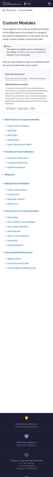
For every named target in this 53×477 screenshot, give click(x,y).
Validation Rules (14, 258)
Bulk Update (12, 217)
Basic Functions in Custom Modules (22, 119)
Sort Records (13, 194)
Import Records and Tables (19, 144)
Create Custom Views (17, 190)
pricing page (29, 52)
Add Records (13, 140)
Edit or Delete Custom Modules (21, 222)
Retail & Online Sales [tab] (37, 79)
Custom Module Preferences (19, 252)
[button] (26, 4)
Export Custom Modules (18, 236)
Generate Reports (15, 245)
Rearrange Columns (16, 199)
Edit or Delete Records (17, 226)
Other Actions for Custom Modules (22, 211)
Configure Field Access (17, 162)
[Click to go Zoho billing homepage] (8, 4)
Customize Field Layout (17, 158)
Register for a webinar (26, 445)
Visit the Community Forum (26, 427)
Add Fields (12, 130)
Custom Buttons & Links (18, 263)
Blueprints (10, 174)
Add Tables (12, 135)
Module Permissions (16, 167)
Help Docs (17, 4)
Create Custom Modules (18, 126)
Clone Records (13, 231)
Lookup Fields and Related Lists (21, 268)
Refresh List (12, 203)
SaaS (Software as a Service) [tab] (16, 79)
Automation (12, 240)
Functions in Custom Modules (19, 151)
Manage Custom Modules (17, 183)
